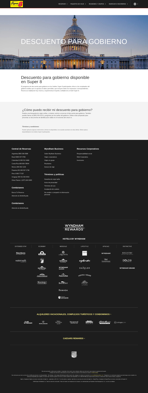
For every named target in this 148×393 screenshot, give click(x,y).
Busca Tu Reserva (18, 192)
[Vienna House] (84, 275)
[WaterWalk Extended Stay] (20, 261)
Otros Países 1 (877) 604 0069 (22, 180)
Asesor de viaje (49, 167)
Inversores (80, 160)
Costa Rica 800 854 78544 (20, 163)
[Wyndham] (106, 253)
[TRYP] (84, 253)
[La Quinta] (63, 253)
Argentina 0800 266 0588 (20, 153)
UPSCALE (106, 246)
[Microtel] (42, 268)
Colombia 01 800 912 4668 (20, 160)
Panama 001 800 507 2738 (20, 170)
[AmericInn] (63, 275)
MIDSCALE (63, 246)
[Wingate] (63, 261)
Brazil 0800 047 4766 (18, 157)
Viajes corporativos (50, 157)
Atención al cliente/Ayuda (20, 196)
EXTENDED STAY (21, 246)
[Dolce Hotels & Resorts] (127, 261)
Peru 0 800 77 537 (18, 173)
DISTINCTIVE (127, 246)
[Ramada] (63, 290)
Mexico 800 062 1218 (19, 167)
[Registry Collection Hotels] (127, 253)
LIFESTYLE (84, 246)
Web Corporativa (82, 157)
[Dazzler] (84, 268)
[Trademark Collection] (106, 261)
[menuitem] (62, 4)
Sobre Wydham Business (52, 153)
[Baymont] (63, 283)
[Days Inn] (42, 253)
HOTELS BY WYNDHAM (74, 239)
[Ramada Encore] (63, 297)
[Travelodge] (42, 283)
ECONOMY (42, 246)
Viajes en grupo (49, 160)
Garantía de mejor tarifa (52, 179)
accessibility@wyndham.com (97, 375)
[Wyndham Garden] (63, 268)
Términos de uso (49, 186)
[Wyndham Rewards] (74, 227)
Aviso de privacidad (50, 182)
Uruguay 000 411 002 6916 (20, 177)
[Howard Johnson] (42, 275)
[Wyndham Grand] (127, 268)
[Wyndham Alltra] (84, 283)
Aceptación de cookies (51, 189)
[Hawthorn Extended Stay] (20, 253)
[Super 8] (42, 261)
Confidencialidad (94, 372)
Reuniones (47, 163)
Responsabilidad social (84, 153)
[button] (74, 314)
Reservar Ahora (129, 11)
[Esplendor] (84, 261)
